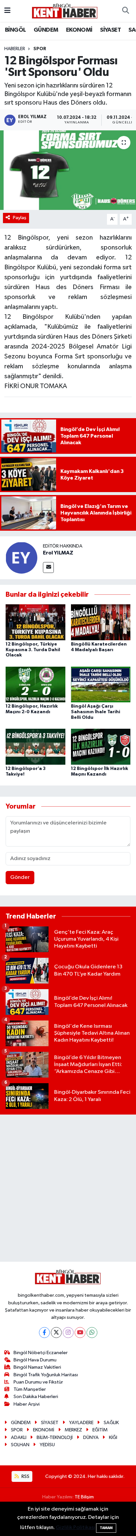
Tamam (106, 1528)
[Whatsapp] (91, 1332)
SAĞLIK (111, 1422)
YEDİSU (47, 1444)
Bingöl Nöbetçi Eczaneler (41, 1352)
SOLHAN (20, 1444)
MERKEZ (73, 1429)
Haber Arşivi (27, 1404)
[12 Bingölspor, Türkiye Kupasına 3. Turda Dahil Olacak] (35, 622)
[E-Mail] (48, 567)
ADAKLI (18, 1437)
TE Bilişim (84, 1496)
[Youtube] (80, 1332)
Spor (39, 49)
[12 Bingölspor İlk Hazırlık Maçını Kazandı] (101, 746)
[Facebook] (44, 1332)
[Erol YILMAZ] (21, 557)
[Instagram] (68, 1332)
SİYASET (110, 30)
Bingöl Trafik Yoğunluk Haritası (46, 1374)
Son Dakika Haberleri (36, 1396)
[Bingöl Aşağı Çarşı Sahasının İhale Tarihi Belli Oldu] (101, 684)
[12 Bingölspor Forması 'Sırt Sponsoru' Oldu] (68, 170)
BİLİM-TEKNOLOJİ (55, 1437)
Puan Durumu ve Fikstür (38, 1382)
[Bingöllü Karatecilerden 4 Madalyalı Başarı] (101, 622)
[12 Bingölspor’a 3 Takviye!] (35, 746)
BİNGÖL (15, 30)
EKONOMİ (79, 30)
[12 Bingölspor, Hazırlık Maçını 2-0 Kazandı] (35, 684)
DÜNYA (91, 1437)
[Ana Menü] (7, 11)
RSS (24, 1476)
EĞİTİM (100, 1429)
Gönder (20, 877)
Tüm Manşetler (30, 1389)
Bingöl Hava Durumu (35, 1359)
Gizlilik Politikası (75, 1527)
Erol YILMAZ (58, 552)
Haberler (14, 49)
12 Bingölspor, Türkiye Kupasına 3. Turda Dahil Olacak (33, 650)
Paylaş (19, 217)
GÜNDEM (46, 30)
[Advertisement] (68, 1188)
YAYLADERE (81, 1422)
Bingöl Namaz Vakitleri (37, 1367)
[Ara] (125, 11)
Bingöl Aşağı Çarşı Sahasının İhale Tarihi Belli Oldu (95, 712)
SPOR (17, 1429)
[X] (56, 1332)
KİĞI (113, 1437)
